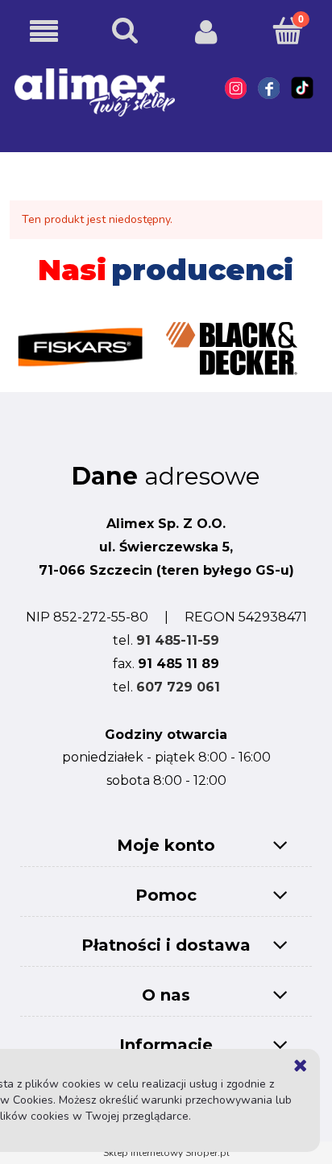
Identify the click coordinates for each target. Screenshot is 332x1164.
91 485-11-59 (177, 640)
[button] (44, 31)
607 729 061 (178, 687)
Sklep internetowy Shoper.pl (166, 1152)
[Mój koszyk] (288, 30)
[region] (166, 339)
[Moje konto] (206, 31)
